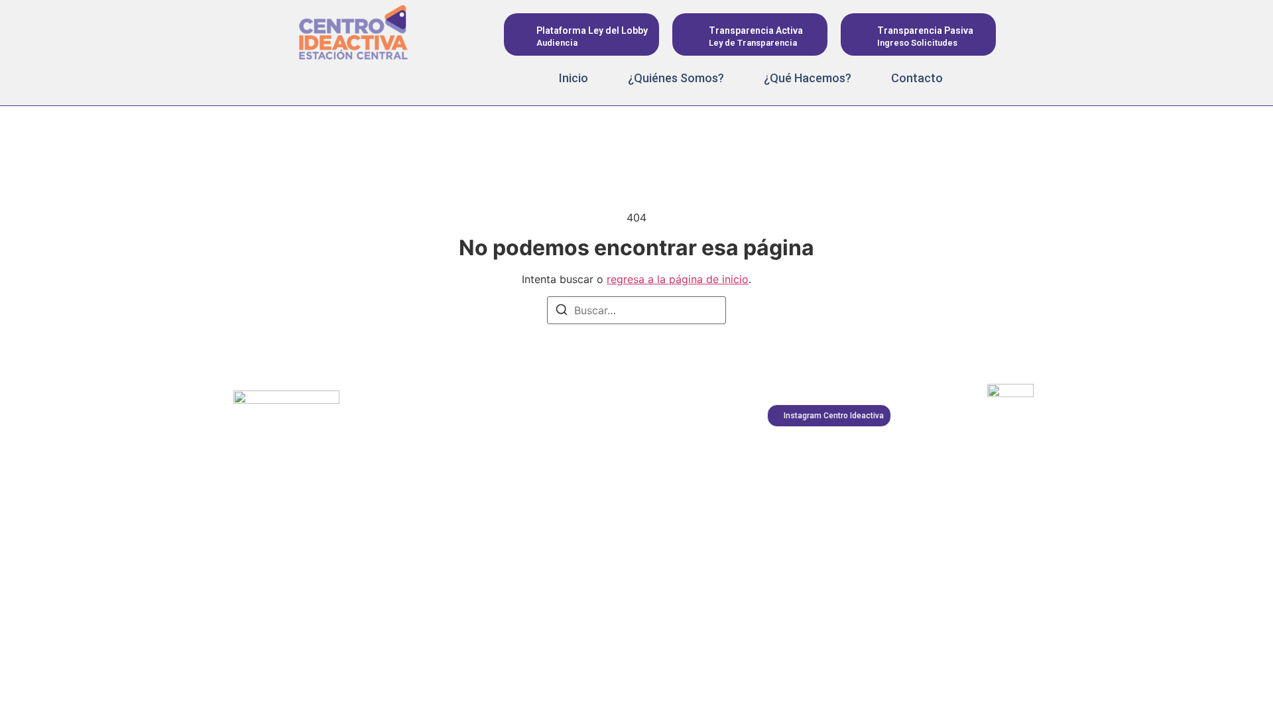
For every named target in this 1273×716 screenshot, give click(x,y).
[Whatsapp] (396, 79)
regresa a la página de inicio (678, 279)
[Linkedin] (364, 79)
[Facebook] (332, 79)
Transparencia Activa (756, 30)
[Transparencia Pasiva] (859, 34)
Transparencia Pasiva (925, 30)
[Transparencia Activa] (690, 34)
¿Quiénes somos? (676, 78)
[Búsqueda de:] (636, 310)
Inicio (573, 78)
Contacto (917, 78)
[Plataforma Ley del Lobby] (522, 34)
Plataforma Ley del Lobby (592, 30)
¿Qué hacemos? (807, 78)
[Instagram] (300, 79)
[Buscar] (561, 312)
